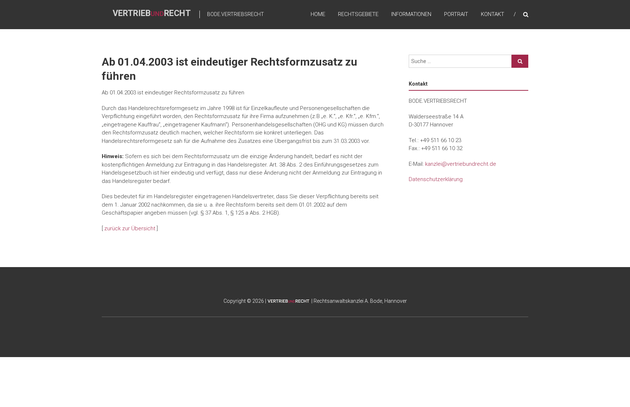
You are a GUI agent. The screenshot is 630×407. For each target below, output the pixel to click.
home (318, 14)
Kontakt (492, 14)
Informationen (411, 14)
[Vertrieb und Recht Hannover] (288, 301)
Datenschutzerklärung (436, 179)
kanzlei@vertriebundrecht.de (460, 164)
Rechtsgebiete (358, 14)
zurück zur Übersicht (129, 228)
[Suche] (520, 61)
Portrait (456, 14)
